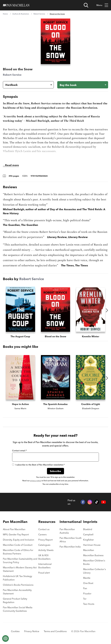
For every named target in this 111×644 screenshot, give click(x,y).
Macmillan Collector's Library (94, 571)
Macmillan (88, 550)
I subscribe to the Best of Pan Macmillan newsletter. (40, 464)
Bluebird (87, 529)
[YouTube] (103, 502)
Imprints (90, 522)
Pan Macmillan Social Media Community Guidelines (17, 609)
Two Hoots (88, 603)
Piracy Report (45, 539)
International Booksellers (45, 566)
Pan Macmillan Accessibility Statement (17, 592)
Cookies (15, 631)
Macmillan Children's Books (94, 562)
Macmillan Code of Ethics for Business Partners (18, 552)
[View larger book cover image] (55, 41)
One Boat (88, 583)
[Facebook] (83, 502)
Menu (99, 5)
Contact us (43, 529)
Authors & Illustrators (20, 14)
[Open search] (86, 5)
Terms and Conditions (55, 631)
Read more (12, 165)
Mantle (86, 577)
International (71, 522)
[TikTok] (96, 502)
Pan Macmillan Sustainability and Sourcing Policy (20, 560)
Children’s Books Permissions (18, 584)
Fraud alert (44, 572)
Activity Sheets (45, 550)
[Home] (16, 5)
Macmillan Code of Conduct (17, 544)
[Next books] (107, 310)
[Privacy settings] (5, 638)
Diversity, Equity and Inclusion (18, 539)
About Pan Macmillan (14, 529)
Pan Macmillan (15, 522)
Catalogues (44, 544)
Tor (84, 598)
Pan (85, 588)
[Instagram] (89, 502)
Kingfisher (88, 539)
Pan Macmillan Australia (67, 531)
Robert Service (39, 14)
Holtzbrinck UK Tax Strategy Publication (17, 578)
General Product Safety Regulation (15, 600)
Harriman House (91, 544)
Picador (87, 593)
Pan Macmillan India (70, 546)
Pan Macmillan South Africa (71, 539)
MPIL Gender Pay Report (16, 534)
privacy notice (35, 480)
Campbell (88, 534)
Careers (42, 534)
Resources (46, 522)
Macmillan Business (93, 555)
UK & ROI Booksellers (44, 557)
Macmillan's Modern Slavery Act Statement (20, 569)
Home (5, 14)
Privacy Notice (31, 631)
